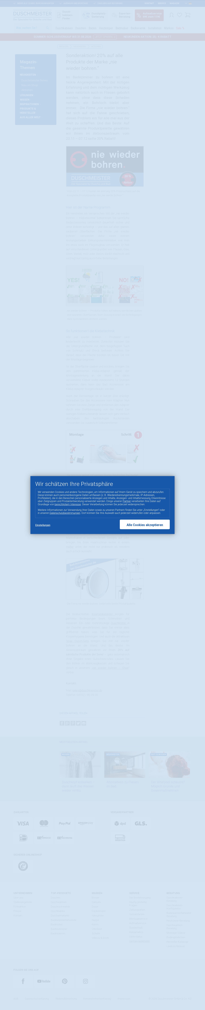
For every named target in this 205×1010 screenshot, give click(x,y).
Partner (127, 501)
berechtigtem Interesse (68, 504)
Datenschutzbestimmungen (65, 513)
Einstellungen (42, 525)
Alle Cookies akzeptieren (145, 525)
